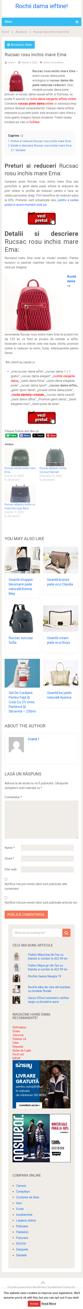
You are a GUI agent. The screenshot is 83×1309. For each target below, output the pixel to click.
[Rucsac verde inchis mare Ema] (20, 457)
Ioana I (12, 62)
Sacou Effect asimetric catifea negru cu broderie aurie (48, 1000)
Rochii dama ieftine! (41, 6)
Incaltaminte (24, 1215)
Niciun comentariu (53, 62)
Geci (19, 1203)
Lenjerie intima (26, 1220)
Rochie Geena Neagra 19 (44, 976)
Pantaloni (22, 1232)
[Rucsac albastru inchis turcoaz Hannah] (55, 457)
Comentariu (13, 797)
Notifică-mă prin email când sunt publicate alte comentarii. (36, 886)
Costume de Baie (27, 1197)
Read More (48, 1303)
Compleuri (23, 1191)
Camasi (21, 1186)
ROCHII (21, 1243)
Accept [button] (34, 1303)
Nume (10, 848)
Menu (8, 22)
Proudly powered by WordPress (27, 1287)
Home (5, 31)
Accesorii (21, 31)
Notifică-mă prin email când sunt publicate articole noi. (41, 902)
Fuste (20, 1209)
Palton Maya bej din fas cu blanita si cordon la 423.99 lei (47, 956)
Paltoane (22, 1226)
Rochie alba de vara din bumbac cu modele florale (49, 989)
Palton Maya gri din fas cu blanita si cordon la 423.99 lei (47, 967)
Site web (11, 869)
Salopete (22, 1249)
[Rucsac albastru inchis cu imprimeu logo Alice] (20, 493)
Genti (28, 45)
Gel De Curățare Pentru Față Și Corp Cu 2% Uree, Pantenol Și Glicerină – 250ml (22, 702)
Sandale (21, 1255)
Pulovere (22, 1238)
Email (9, 858)
